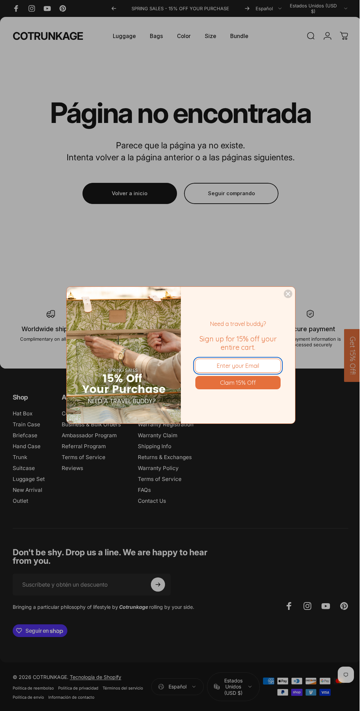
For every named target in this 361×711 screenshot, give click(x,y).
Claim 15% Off (238, 382)
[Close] (288, 294)
